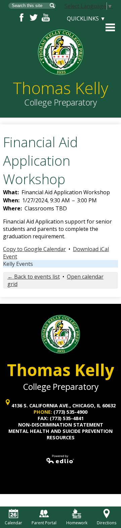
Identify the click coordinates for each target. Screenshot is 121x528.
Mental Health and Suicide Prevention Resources (60, 434)
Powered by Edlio (60, 459)
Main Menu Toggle (110, 27)
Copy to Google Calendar (34, 249)
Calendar (13, 523)
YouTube (46, 17)
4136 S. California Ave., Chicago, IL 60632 (63, 405)
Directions (106, 523)
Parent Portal (44, 523)
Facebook (21, 17)
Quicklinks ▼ (86, 18)
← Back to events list (33, 276)
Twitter (34, 17)
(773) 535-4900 (70, 412)
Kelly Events (18, 264)
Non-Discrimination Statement (60, 424)
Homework (76, 523)
